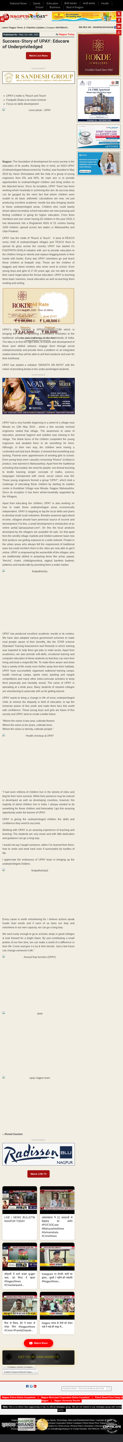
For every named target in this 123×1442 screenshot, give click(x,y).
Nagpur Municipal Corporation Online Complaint (65, 1397)
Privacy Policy (77, 1426)
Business (55, 7)
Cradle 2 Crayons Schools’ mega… (20, 1372)
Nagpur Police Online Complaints (18, 1397)
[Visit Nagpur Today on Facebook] (115, 27)
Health (105, 3)
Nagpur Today (66, 34)
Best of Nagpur (74, 7)
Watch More (41, 1343)
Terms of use (63, 1426)
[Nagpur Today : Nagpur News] (25, 17)
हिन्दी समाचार (70, 3)
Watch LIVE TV (38, 1174)
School (39, 7)
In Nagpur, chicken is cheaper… (19, 1367)
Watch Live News (38, 55)
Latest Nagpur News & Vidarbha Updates (23, 27)
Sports (36, 3)
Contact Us (52, 1426)
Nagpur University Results (67, 1400)
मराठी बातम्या (89, 3)
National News (18, 3)
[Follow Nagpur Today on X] (31, 1386)
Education (52, 3)
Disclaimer (89, 1426)
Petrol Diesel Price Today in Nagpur (98, 1423)
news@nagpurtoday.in (60, 1429)
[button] (19, 1213)
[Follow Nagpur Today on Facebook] (27, 1386)
